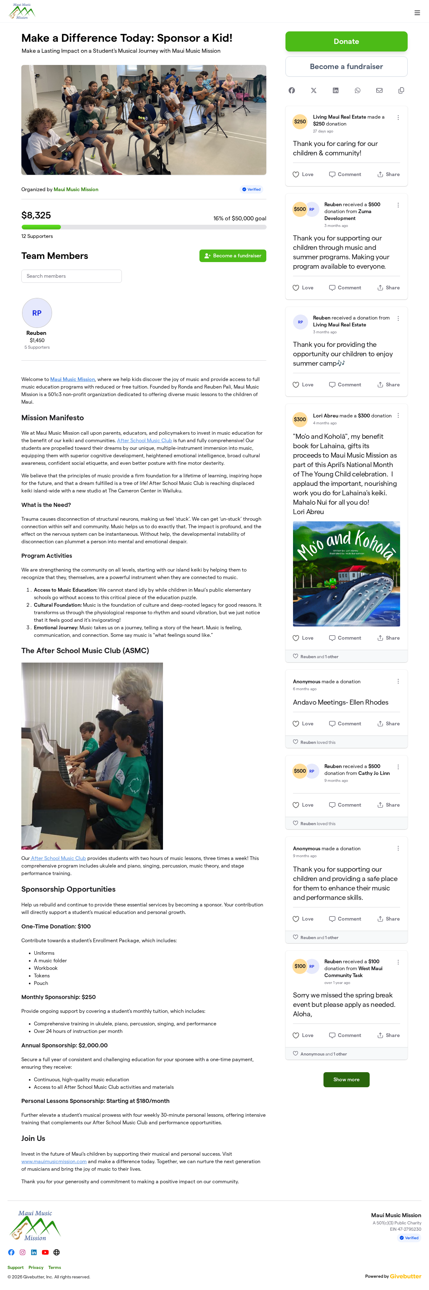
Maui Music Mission (76, 189)
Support (16, 1267)
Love (307, 174)
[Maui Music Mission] (22, 11)
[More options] (398, 117)
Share (393, 174)
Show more (347, 1079)
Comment (349, 174)
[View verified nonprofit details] (251, 189)
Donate (346, 41)
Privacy (36, 1267)
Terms (54, 1267)
